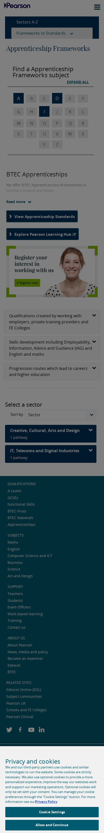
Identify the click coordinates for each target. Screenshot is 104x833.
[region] (52, 789)
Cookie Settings (52, 812)
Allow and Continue (52, 825)
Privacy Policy (46, 801)
